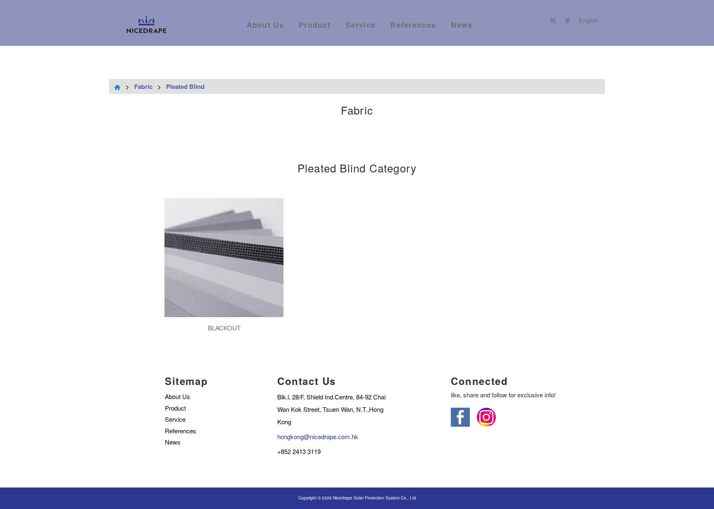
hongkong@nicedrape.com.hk (317, 436)
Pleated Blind (185, 86)
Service (360, 25)
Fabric (143, 86)
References (413, 25)
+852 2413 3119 (299, 451)
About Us (265, 25)
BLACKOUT (224, 327)
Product (315, 25)
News (461, 25)
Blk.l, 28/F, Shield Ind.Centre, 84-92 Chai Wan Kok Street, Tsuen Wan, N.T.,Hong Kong (331, 409)
